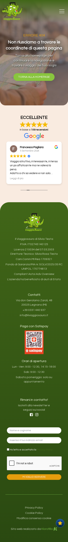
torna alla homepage (34, 77)
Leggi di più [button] (16, 178)
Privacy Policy (45, 449)
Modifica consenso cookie (34, 518)
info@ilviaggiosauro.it (34, 315)
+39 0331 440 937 (34, 310)
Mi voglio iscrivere (34, 477)
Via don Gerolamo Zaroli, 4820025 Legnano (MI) (34, 302)
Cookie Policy (34, 512)
